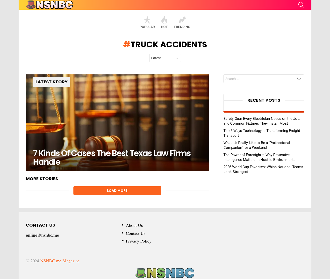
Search (299, 79)
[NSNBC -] (165, 273)
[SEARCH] (301, 5)
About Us (134, 225)
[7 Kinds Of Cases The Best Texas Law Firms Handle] (117, 122)
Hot (164, 27)
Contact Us (135, 233)
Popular (147, 27)
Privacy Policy (138, 241)
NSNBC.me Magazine (60, 261)
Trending (182, 27)
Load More (117, 190)
